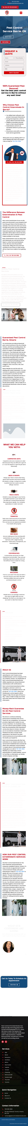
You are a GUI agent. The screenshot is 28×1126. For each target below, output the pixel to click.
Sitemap (25, 1123)
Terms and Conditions (19, 1123)
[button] (21, 13)
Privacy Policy (12, 1123)
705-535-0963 (16, 141)
